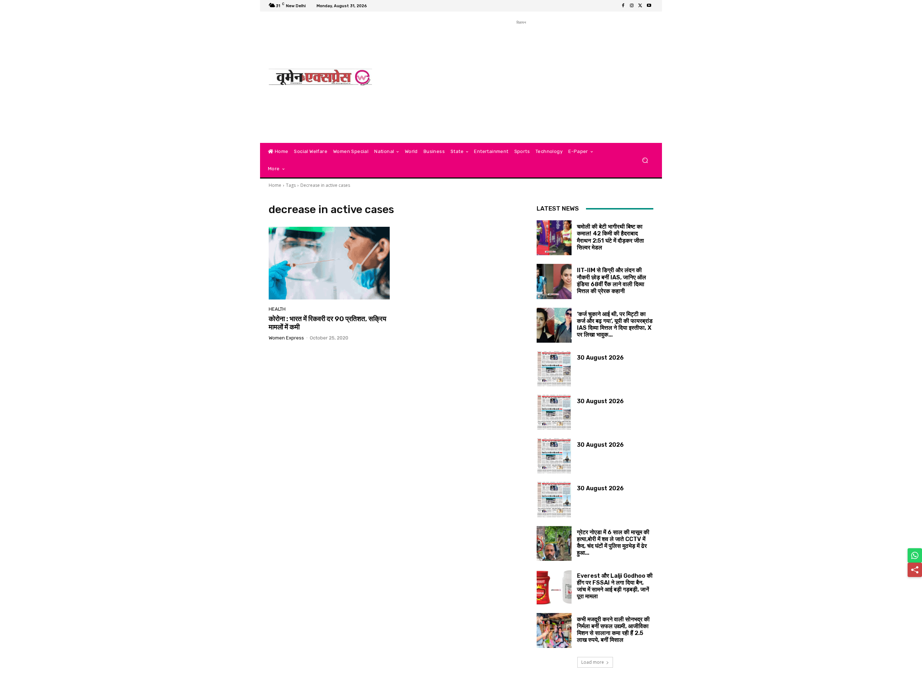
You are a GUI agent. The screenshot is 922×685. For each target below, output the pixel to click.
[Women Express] (320, 77)
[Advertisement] (521, 76)
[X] (640, 5)
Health (277, 309)
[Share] (915, 570)
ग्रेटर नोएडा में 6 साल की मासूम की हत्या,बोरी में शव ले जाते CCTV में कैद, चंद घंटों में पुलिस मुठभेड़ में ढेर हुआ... (613, 542)
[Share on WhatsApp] (915, 555)
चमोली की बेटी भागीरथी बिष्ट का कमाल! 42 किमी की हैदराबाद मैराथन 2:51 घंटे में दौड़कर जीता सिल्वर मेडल (610, 237)
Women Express (286, 338)
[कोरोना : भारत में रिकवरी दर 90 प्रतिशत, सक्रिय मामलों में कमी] (329, 263)
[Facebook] (623, 5)
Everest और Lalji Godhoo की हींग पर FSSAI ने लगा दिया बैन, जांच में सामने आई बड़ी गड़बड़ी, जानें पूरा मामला (615, 586)
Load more (592, 662)
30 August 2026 (600, 357)
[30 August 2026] (554, 368)
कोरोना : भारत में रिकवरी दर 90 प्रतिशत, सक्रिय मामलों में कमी (327, 323)
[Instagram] (631, 5)
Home (275, 185)
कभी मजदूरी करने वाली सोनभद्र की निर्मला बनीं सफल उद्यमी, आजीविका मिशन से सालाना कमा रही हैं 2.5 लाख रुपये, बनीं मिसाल (613, 630)
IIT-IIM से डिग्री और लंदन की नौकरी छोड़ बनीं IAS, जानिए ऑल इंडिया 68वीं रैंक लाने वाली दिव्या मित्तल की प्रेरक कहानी (611, 280)
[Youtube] (649, 5)
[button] (644, 160)
